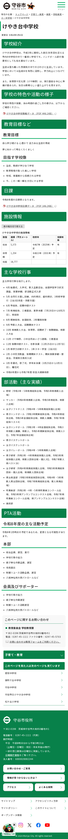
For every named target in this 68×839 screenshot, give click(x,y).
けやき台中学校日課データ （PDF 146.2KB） (30, 206)
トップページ (21, 14)
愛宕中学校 (11, 673)
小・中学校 (6, 17)
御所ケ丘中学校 (13, 680)
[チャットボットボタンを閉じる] (14, 824)
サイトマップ (8, 800)
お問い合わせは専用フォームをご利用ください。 (34, 641)
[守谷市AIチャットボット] (9, 830)
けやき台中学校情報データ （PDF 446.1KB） (30, 113)
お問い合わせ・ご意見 (18, 768)
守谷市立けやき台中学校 (18, 694)
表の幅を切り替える (13, 226)
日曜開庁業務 (12, 755)
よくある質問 (46, 787)
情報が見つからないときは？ (22, 777)
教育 (48, 14)
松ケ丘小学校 (12, 701)
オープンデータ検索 (11, 815)
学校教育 (57, 14)
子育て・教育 (37, 14)
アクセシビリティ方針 (46, 800)
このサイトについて (45, 808)
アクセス (11, 787)
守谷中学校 (11, 687)
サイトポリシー (9, 808)
